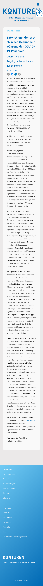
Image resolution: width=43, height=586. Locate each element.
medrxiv (10, 278)
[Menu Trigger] (38, 4)
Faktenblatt (31, 420)
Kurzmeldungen (13, 31)
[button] (8, 74)
